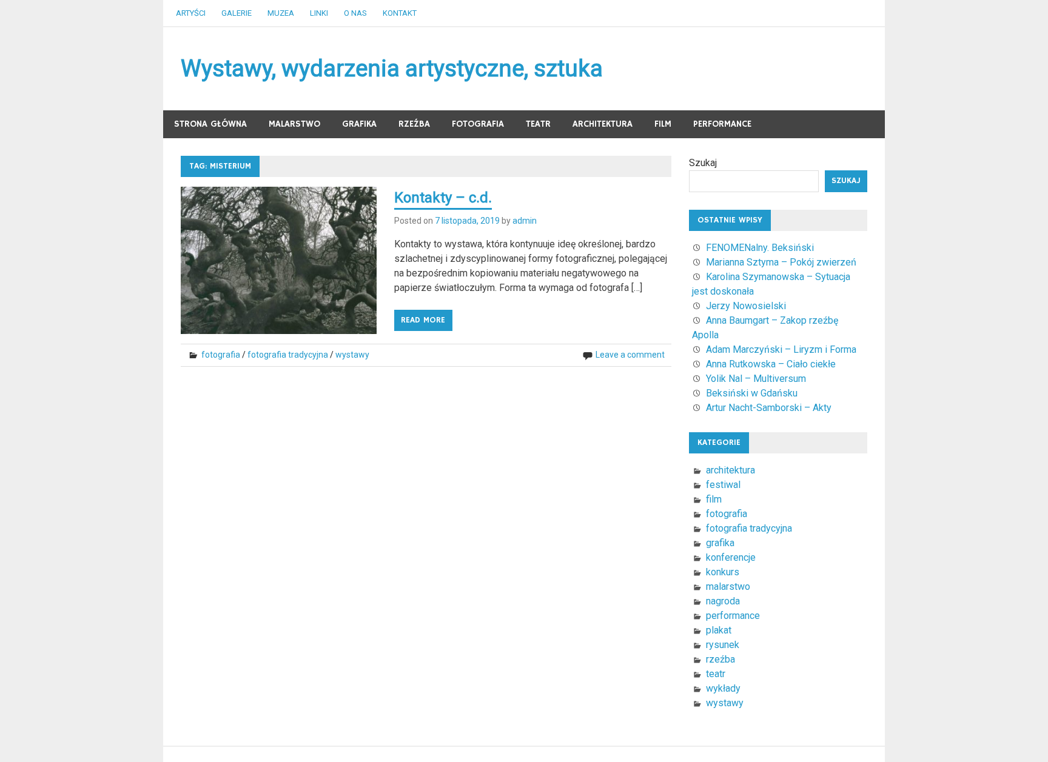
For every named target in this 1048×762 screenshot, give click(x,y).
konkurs (722, 572)
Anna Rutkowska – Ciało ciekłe (771, 364)
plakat (718, 630)
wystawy (352, 354)
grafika (359, 124)
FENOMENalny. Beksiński (760, 247)
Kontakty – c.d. (443, 197)
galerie (236, 13)
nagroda (723, 601)
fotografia (478, 124)
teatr (538, 124)
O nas (355, 13)
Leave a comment (630, 354)
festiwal (723, 484)
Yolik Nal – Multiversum (756, 378)
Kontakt (400, 13)
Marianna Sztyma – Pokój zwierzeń (781, 262)
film (662, 124)
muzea (280, 13)
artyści (191, 13)
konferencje (731, 557)
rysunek (722, 644)
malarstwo (294, 124)
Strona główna (210, 124)
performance (722, 124)
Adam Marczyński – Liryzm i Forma (781, 349)
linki (319, 13)
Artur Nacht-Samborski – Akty (768, 407)
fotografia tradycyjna (287, 354)
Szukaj (703, 163)
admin (524, 221)
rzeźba (414, 124)
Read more (423, 320)
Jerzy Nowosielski (746, 306)
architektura (603, 124)
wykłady (723, 688)
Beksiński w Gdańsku (752, 393)
